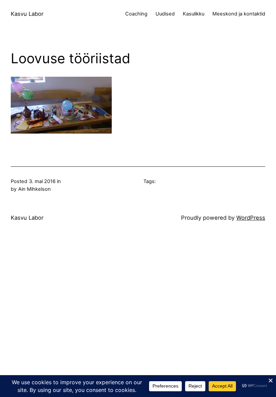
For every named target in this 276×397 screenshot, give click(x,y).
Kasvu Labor (27, 13)
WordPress (250, 217)
